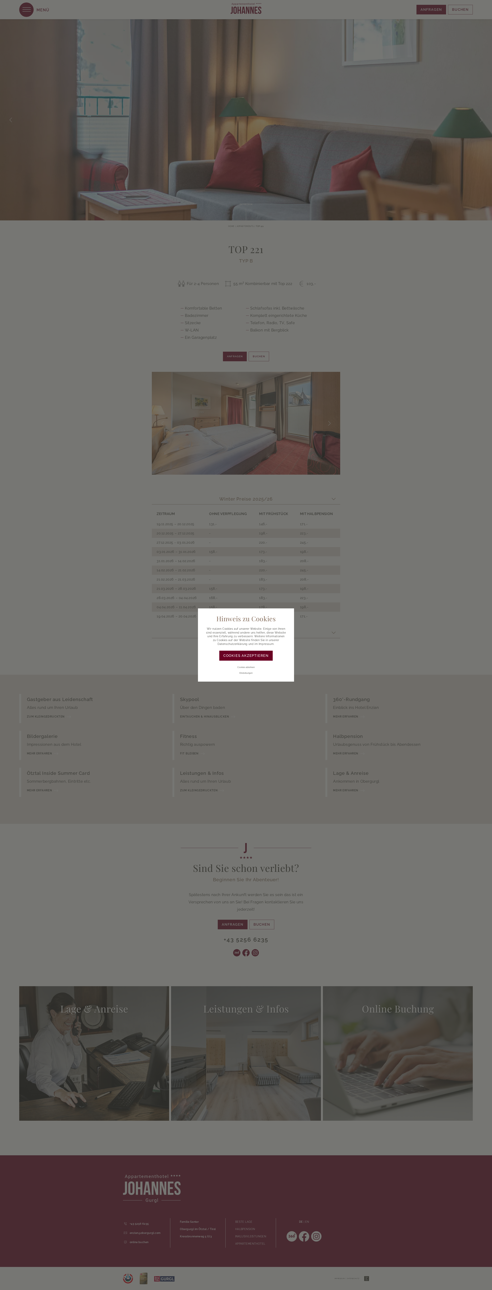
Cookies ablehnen (246, 667)
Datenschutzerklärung (233, 643)
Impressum (266, 643)
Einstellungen (246, 673)
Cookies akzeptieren (246, 656)
